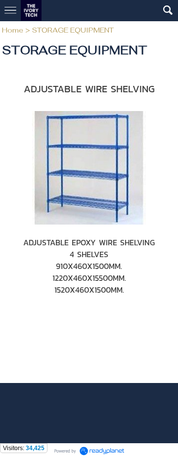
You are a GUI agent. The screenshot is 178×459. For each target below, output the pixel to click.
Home (12, 30)
